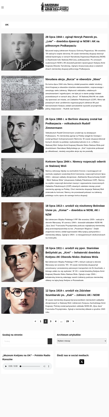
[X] (81, 361)
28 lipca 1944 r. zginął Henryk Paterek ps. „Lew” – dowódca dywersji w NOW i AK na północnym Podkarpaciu (72, 41)
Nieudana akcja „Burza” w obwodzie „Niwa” (73, 79)
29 (67, 321)
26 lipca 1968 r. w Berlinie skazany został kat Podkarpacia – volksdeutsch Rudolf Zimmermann (73, 123)
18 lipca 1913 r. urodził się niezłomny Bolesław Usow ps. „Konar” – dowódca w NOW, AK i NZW (75, 210)
